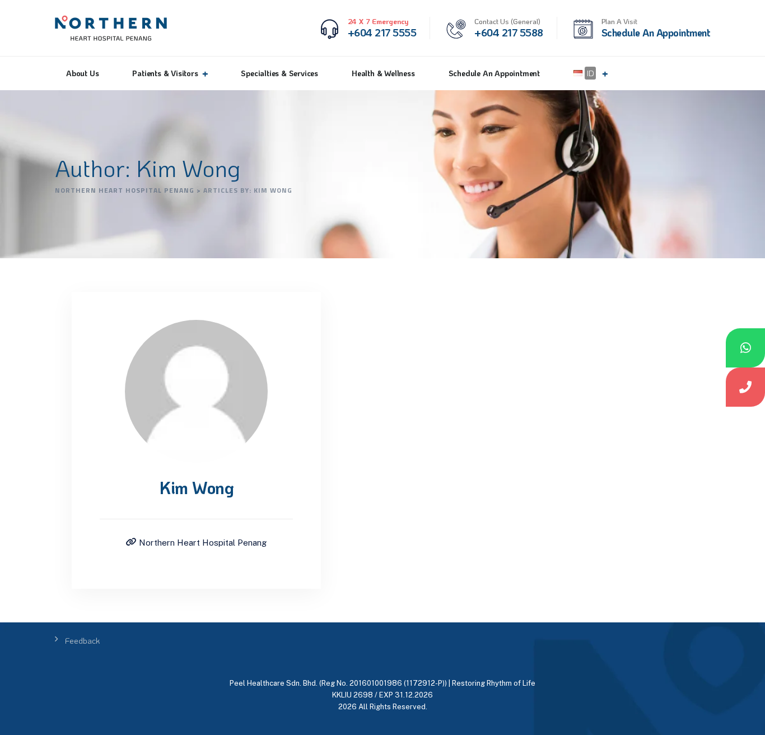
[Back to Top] (741, 716)
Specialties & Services (279, 73)
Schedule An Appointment (494, 73)
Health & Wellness (383, 73)
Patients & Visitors (165, 73)
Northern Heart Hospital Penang (202, 542)
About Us (82, 73)
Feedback (82, 640)
